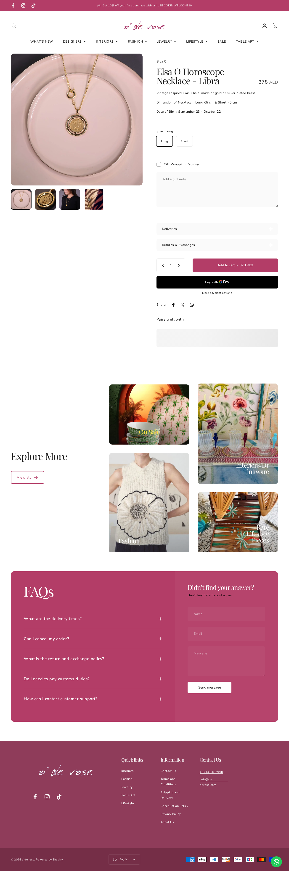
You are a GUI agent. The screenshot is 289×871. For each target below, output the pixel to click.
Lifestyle (127, 803)
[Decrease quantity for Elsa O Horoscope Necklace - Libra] (162, 265)
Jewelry (127, 787)
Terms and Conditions (168, 781)
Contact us (168, 771)
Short (184, 141)
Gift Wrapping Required (182, 164)
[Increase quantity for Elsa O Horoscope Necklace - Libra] (180, 265)
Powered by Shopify (49, 859)
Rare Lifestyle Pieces (257, 533)
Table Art (128, 795)
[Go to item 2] (45, 199)
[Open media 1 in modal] (77, 119)
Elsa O (161, 61)
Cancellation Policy (174, 806)
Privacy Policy (171, 814)
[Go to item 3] (69, 199)
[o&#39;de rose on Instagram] (47, 797)
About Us (167, 822)
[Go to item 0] (21, 199)
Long (164, 141)
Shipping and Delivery (170, 795)
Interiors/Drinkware (252, 467)
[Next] (130, 127)
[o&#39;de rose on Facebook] (35, 797)
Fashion (129, 540)
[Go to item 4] (94, 199)
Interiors (127, 771)
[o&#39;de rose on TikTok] (59, 797)
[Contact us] (276, 861)
